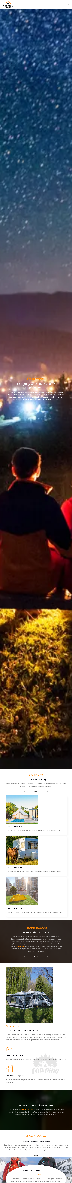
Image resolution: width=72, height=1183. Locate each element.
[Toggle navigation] (68, 4)
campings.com (20, 946)
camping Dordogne (27, 1109)
